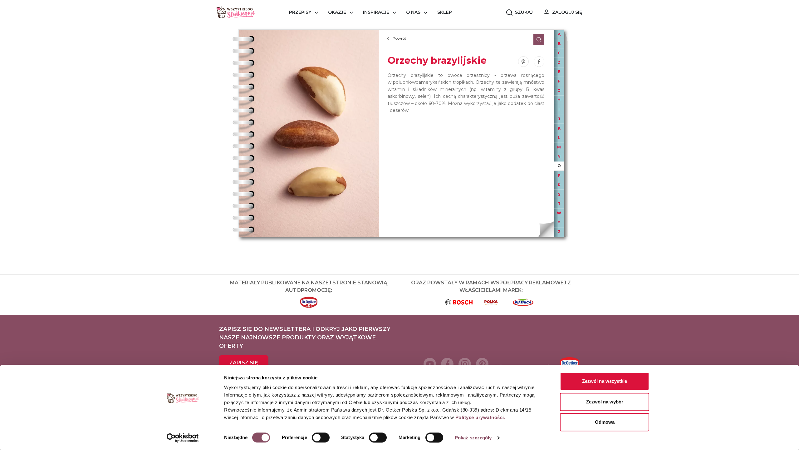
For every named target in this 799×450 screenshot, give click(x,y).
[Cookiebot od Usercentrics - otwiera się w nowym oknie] (182, 437)
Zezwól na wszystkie (604, 381)
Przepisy (300, 12)
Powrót (399, 38)
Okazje (337, 12)
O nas (413, 12)
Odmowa (605, 422)
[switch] (321, 437)
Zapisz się (243, 363)
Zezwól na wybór (604, 401)
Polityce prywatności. (480, 417)
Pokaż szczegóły (473, 437)
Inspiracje (376, 12)
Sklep (444, 12)
